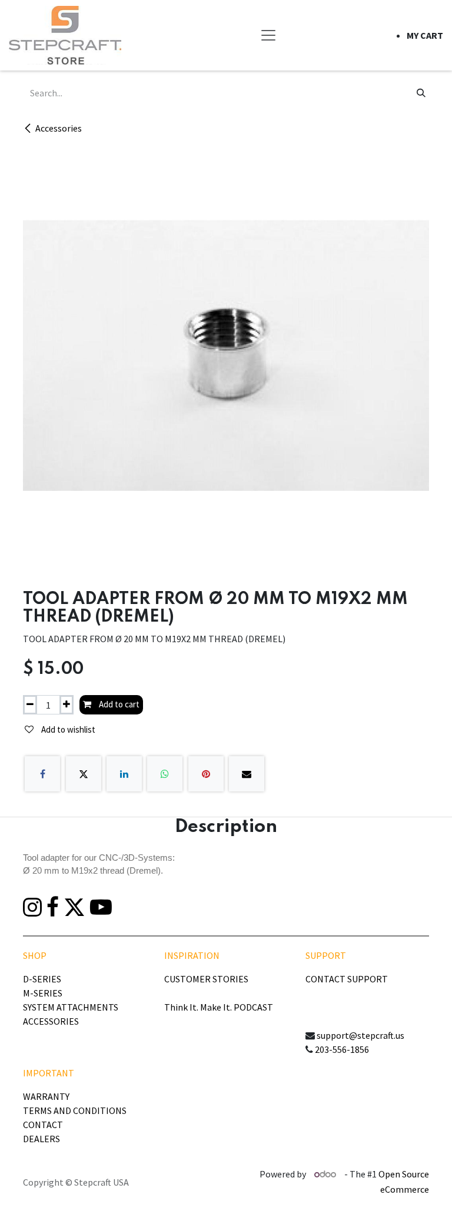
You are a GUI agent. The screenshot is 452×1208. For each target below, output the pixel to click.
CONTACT (43, 1124)
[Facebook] (42, 773)
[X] (83, 773)
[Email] (246, 773)
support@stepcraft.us (360, 1035)
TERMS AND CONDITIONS (75, 1110)
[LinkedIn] (124, 773)
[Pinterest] (206, 773)
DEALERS (41, 1139)
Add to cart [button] (118, 704)
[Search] (421, 92)
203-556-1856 (342, 1049)
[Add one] (66, 704)
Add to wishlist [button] (67, 729)
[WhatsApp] (164, 773)
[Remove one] (30, 704)
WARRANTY (46, 1096)
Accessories (58, 128)
